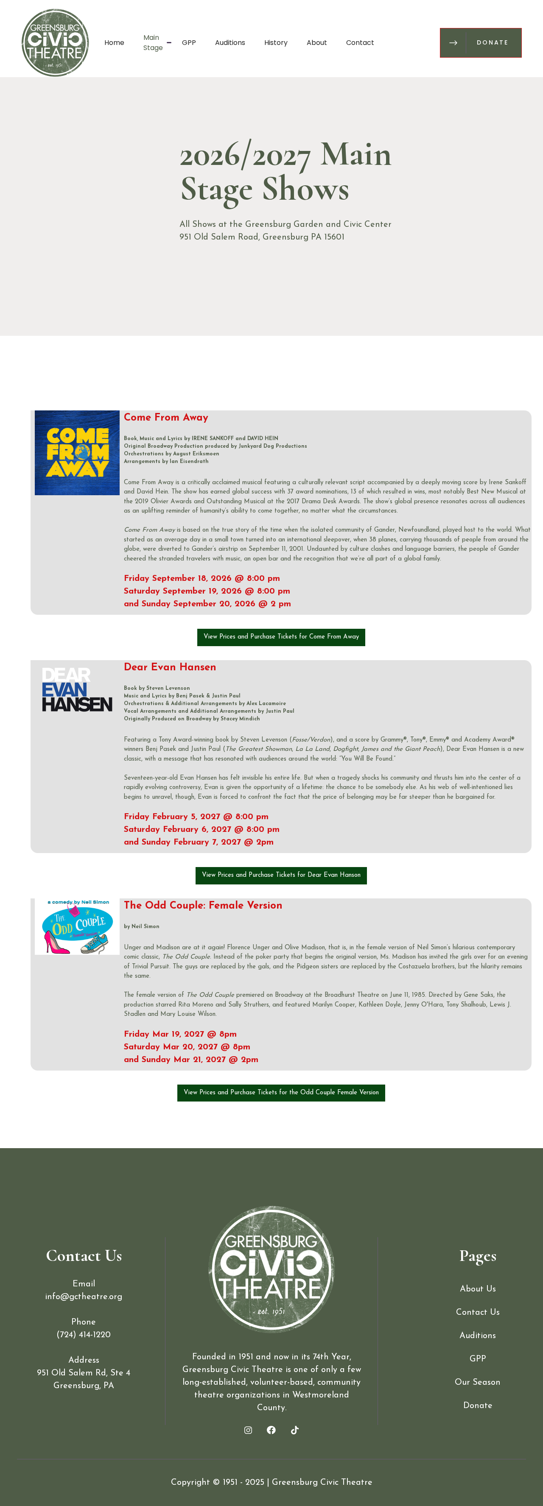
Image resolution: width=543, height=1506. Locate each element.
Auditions (230, 42)
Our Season (478, 1382)
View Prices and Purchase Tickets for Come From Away (281, 637)
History (276, 42)
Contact (360, 42)
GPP (189, 42)
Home (114, 42)
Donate (478, 1406)
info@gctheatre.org (83, 1297)
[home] (55, 42)
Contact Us (478, 1312)
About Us (478, 1289)
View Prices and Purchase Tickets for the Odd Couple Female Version (281, 1093)
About (317, 42)
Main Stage (153, 43)
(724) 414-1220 (83, 1335)
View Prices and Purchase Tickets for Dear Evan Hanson (281, 875)
